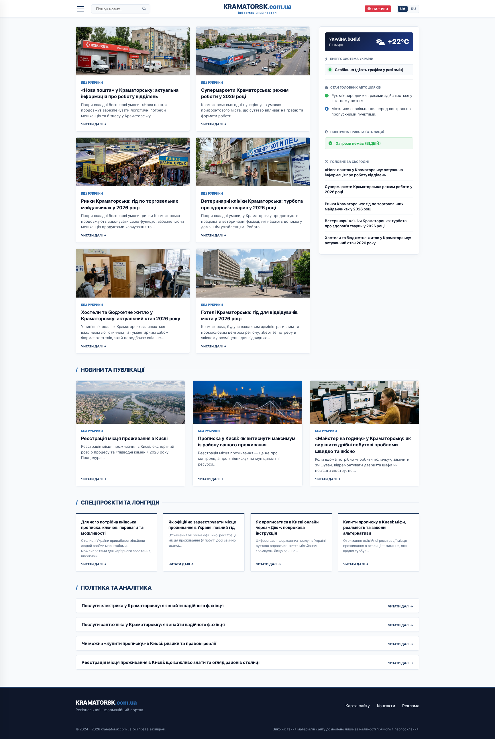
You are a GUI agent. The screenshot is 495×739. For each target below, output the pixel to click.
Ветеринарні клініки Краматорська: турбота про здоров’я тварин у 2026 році (365, 223)
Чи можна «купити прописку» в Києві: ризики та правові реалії (149, 643)
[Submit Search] (144, 9)
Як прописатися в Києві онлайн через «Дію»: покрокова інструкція (287, 527)
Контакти (386, 705)
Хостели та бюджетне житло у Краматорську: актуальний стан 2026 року (368, 240)
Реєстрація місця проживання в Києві (124, 438)
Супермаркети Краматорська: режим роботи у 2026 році (368, 189)
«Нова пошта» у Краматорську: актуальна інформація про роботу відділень (364, 172)
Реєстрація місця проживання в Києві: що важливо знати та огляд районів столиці (171, 662)
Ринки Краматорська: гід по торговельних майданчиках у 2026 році (364, 206)
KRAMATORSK (257, 8)
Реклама (410, 705)
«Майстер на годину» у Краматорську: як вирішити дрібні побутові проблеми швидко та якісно (363, 444)
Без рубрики (92, 83)
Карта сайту (357, 705)
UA (402, 9)
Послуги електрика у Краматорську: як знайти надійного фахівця (153, 605)
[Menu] (80, 9)
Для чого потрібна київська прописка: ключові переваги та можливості (112, 527)
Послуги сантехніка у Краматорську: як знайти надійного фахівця (153, 624)
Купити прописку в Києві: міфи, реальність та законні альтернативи (374, 527)
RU (413, 9)
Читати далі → (94, 124)
